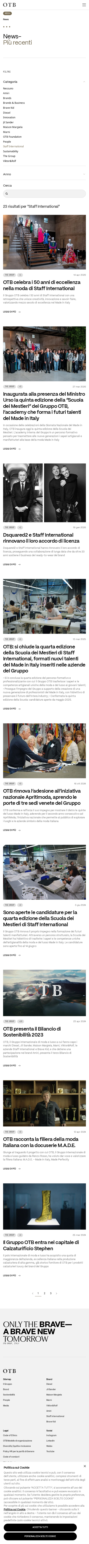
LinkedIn (50, 1441)
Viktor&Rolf (9, 161)
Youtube (50, 1452)
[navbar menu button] (84, 4)
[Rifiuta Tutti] (85, 1466)
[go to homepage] (9, 5)
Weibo (49, 1446)
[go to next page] (56, 1294)
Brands (7, 98)
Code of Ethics (10, 1436)
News (6, 20)
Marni (6, 132)
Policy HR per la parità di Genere (18, 1452)
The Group (9, 156)
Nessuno (8, 88)
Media (7, 14)
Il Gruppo (7, 1384)
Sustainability (10, 151)
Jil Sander (8, 122)
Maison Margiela (13, 127)
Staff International (13, 147)
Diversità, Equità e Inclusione (17, 1446)
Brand (6, 1390)
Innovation (9, 118)
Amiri (6, 93)
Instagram (51, 1436)
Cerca (7, 186)
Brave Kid (8, 108)
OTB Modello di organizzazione (17, 1441)
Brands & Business (14, 103)
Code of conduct (11, 1457)
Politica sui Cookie (15, 1509)
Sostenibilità (9, 1395)
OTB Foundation (12, 137)
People (7, 142)
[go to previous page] (32, 1294)
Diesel (6, 113)
